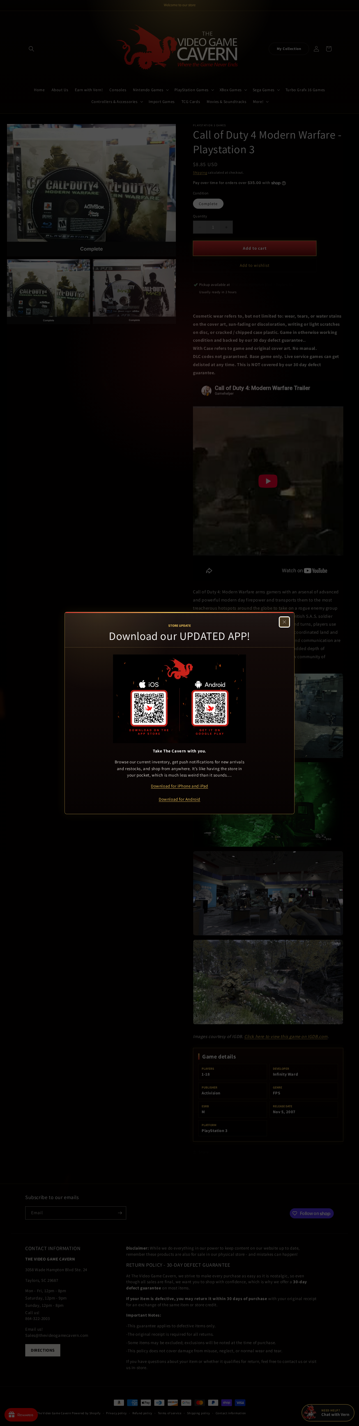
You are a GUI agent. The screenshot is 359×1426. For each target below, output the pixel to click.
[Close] (284, 622)
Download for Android (179, 799)
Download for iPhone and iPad (179, 786)
